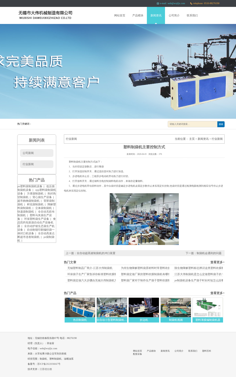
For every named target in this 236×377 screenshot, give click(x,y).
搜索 (221, 124)
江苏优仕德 (46, 369)
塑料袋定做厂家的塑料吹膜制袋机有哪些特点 (148, 274)
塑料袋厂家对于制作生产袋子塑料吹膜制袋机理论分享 (154, 280)
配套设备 (137, 354)
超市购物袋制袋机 (28, 200)
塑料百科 (206, 351)
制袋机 (77, 161)
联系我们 (192, 15)
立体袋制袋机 (43, 208)
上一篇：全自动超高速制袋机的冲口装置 (90, 253)
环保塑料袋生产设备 (36, 218)
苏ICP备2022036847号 (48, 364)
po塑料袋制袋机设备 (29, 186)
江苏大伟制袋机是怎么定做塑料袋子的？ (199, 274)
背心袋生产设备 (42, 197)
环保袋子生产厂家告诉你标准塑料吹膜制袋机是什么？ (100, 274)
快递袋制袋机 (25, 211)
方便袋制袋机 (35, 193)
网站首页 (119, 15)
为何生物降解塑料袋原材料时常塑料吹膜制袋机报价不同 (155, 268)
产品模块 (137, 15)
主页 (192, 138)
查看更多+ (217, 262)
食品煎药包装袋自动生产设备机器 (36, 222)
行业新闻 (217, 138)
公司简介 (174, 15)
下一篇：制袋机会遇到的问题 (205, 253)
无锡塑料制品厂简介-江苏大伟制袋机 (89, 268)
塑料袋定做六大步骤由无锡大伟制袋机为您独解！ (97, 280)
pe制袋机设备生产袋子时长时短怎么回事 (199, 280)
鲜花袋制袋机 (35, 204)
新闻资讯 (156, 15)
